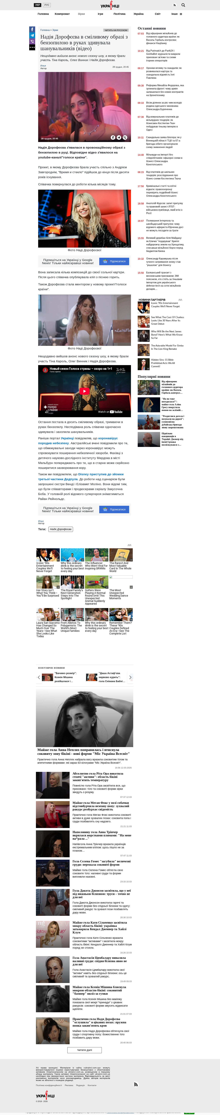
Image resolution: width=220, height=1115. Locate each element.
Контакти (92, 1085)
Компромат (62, 13)
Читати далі (84, 1050)
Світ (158, 13)
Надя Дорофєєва (60, 529)
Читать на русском (116, 30)
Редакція (80, 1085)
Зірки (81, 13)
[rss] (175, 5)
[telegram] (32, 35)
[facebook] (32, 29)
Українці (67, 438)
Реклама (69, 1085)
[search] (183, 5)
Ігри (100, 13)
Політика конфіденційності (49, 1085)
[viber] (32, 41)
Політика (119, 13)
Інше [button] (175, 13)
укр (37, 5)
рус (46, 5)
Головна (43, 13)
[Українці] (110, 5)
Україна (139, 13)
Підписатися (118, 261)
